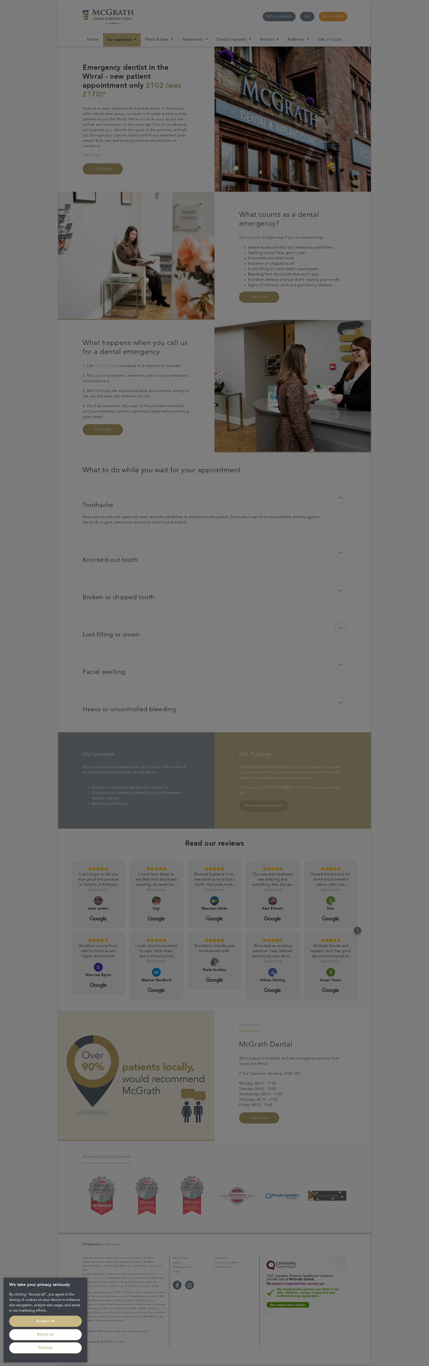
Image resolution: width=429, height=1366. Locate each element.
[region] (45, 1320)
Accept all (45, 1321)
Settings (45, 1348)
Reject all (45, 1334)
